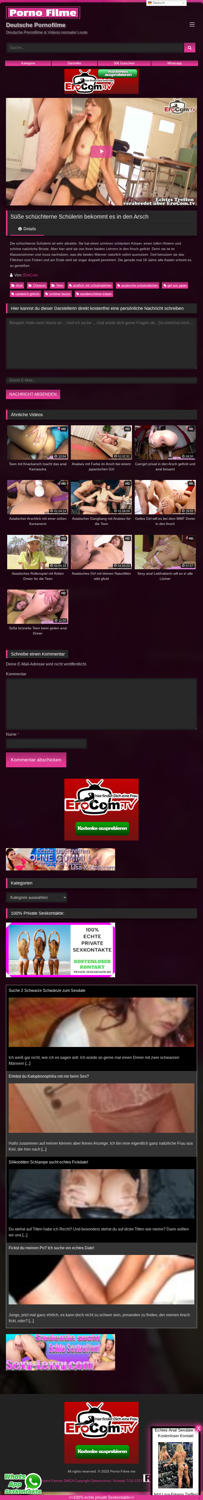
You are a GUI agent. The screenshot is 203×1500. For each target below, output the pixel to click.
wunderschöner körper (96, 294)
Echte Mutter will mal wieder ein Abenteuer (46, 1309)
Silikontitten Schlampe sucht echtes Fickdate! (48, 1138)
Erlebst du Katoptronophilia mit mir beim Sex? (49, 1052)
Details (29, 229)
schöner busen (59, 294)
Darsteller (74, 63)
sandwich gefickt (27, 294)
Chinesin (39, 285)
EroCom (30, 275)
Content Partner (51, 1481)
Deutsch (158, 3)
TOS (130, 1481)
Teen (59, 285)
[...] (27, 1039)
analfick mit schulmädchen (92, 285)
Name (12, 734)
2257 (138, 1481)
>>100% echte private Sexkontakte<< (101, 1497)
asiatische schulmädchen (139, 285)
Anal (19, 285)
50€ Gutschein (124, 63)
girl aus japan (177, 285)
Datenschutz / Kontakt (108, 1481)
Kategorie (28, 63)
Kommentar (16, 674)
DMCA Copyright (77, 1481)
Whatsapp (174, 63)
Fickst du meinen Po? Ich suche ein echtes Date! (51, 1223)
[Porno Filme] (101, 13)
